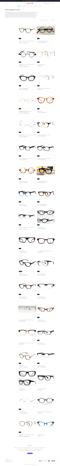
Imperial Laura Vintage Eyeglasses (41, 434)
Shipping (33, 447)
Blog (30, 450)
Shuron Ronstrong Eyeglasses (41, 64)
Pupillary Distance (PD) (26, 449)
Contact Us (19, 447)
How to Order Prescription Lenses (40, 447)
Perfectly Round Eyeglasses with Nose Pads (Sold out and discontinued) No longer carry (25, 111)
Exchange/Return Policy (27, 447)
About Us (15, 447)
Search (23, 447)
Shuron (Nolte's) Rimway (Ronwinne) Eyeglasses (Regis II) (44, 88)
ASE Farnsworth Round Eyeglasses (23, 181)
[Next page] (40, 442)
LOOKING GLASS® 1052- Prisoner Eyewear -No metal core (44, 158)
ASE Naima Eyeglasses (40, 227)
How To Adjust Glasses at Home (24, 450)
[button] (6, 3)
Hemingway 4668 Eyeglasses (22, 204)
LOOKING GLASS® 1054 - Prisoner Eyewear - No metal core (25, 158)
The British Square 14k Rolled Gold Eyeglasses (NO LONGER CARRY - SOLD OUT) (27, 435)
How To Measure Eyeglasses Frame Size (36, 449)
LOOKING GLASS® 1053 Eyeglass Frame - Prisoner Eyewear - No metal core (27, 227)
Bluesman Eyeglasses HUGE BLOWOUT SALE (43, 181)
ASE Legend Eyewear (40, 111)
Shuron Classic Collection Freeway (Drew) (42, 204)
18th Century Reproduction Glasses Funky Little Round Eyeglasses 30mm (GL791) (26, 65)
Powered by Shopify (33, 464)
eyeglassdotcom (28, 464)
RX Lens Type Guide (20, 449)
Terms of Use (38, 450)
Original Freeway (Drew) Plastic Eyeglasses (24, 88)
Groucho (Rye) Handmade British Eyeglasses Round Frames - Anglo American (26, 135)
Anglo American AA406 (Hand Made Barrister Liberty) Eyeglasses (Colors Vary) (27, 41)
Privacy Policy (34, 450)
